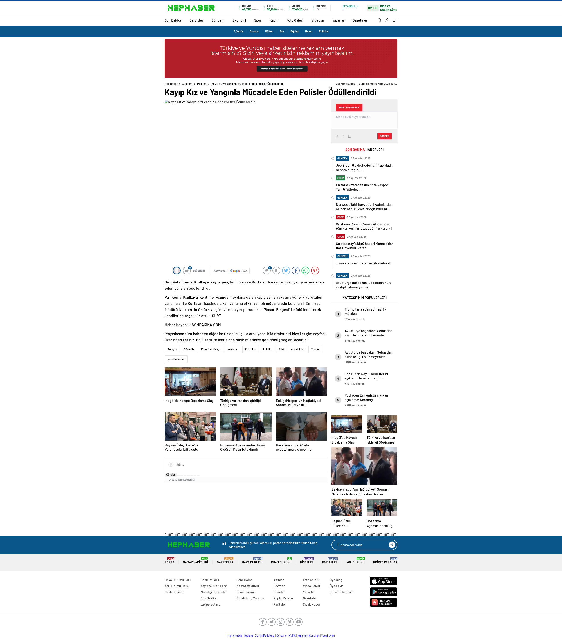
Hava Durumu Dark (178, 580)
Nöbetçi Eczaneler (214, 592)
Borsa (169, 560)
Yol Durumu (355, 560)
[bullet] (191, 475)
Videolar (317, 20)
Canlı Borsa (244, 580)
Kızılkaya (232, 349)
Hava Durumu (252, 560)
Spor (257, 20)
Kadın (274, 20)
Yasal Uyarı (328, 635)
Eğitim (294, 31)
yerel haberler (176, 359)
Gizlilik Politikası (265, 635)
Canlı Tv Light (174, 592)
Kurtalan (250, 349)
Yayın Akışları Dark (214, 586)
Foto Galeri (294, 20)
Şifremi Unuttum (341, 592)
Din (282, 31)
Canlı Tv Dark (210, 580)
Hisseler (307, 560)
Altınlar (278, 580)
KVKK (292, 635)
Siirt (281, 349)
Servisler (196, 20)
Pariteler (330, 560)
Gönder (170, 474)
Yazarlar (338, 20)
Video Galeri (311, 586)
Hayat (308, 31)
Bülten (269, 31)
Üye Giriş (336, 580)
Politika (323, 31)
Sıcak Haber (311, 604)
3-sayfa (172, 349)
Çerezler (281, 635)
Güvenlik (189, 349)
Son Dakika (173, 20)
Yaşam (315, 349)
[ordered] (188, 475)
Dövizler (279, 586)
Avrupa (254, 31)
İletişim (248, 635)
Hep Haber (171, 83)
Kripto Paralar (385, 560)
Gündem (217, 20)
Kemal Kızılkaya (211, 349)
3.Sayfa (238, 31)
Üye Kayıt (336, 586)
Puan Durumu (281, 560)
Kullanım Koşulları (308, 635)
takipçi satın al (211, 604)
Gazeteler (360, 20)
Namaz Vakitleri (195, 560)
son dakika (297, 349)
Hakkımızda (234, 635)
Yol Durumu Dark (176, 586)
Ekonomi (239, 20)
